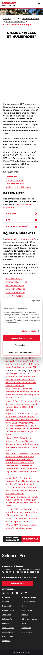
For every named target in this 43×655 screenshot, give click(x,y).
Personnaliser (20, 345)
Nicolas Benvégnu (15, 285)
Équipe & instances (15, 180)
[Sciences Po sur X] (8, 592)
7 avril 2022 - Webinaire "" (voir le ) (22, 429)
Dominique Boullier (15, 289)
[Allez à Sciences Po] (13, 557)
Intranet (25, 615)
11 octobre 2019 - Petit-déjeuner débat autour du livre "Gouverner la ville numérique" (22, 490)
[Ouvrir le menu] (39, 4)
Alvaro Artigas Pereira (16, 282)
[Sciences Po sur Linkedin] (3, 592)
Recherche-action (30, 18)
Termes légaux (8, 628)
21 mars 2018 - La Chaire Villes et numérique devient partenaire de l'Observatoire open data (22, 512)
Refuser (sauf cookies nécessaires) (21, 352)
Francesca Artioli (14, 278)
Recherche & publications (18, 187)
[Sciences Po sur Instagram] (17, 592)
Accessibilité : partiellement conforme (7, 636)
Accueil (7, 18)
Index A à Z (6, 606)
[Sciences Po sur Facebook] (12, 592)
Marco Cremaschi (14, 296)
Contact (5, 602)
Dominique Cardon (15, 292)
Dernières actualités (15, 184)
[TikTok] (21, 592)
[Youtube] (26, 592)
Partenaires (11, 177)
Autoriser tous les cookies (21, 338)
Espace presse (8, 610)
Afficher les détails (29, 331)
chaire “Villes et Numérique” (20, 239)
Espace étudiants (29, 602)
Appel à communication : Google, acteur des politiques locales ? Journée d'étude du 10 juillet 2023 (22, 416)
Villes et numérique (15, 21)
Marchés (5, 623)
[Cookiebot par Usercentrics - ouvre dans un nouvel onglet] (30, 300)
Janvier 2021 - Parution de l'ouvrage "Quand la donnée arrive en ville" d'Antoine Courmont (22, 481)
